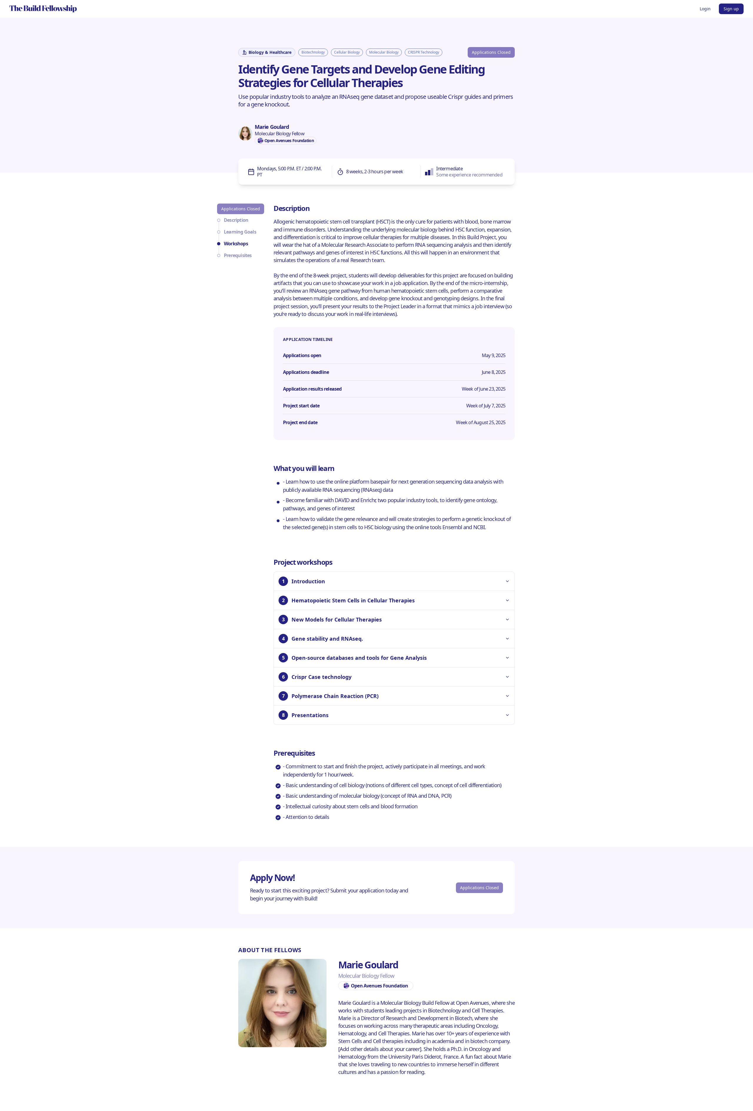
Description (236, 220)
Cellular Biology (347, 52)
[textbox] (376, 104)
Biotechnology (313, 52)
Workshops (236, 243)
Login (705, 8)
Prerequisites (238, 255)
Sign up (731, 8)
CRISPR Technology (423, 52)
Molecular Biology (384, 52)
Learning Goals (240, 232)
